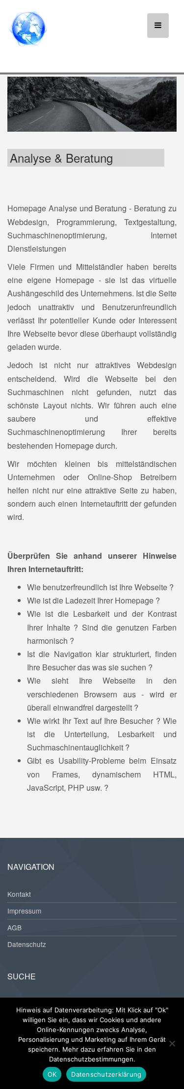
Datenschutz (26, 944)
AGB (14, 927)
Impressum (24, 911)
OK (52, 1074)
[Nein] (172, 1043)
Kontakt (19, 894)
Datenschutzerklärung (106, 1074)
